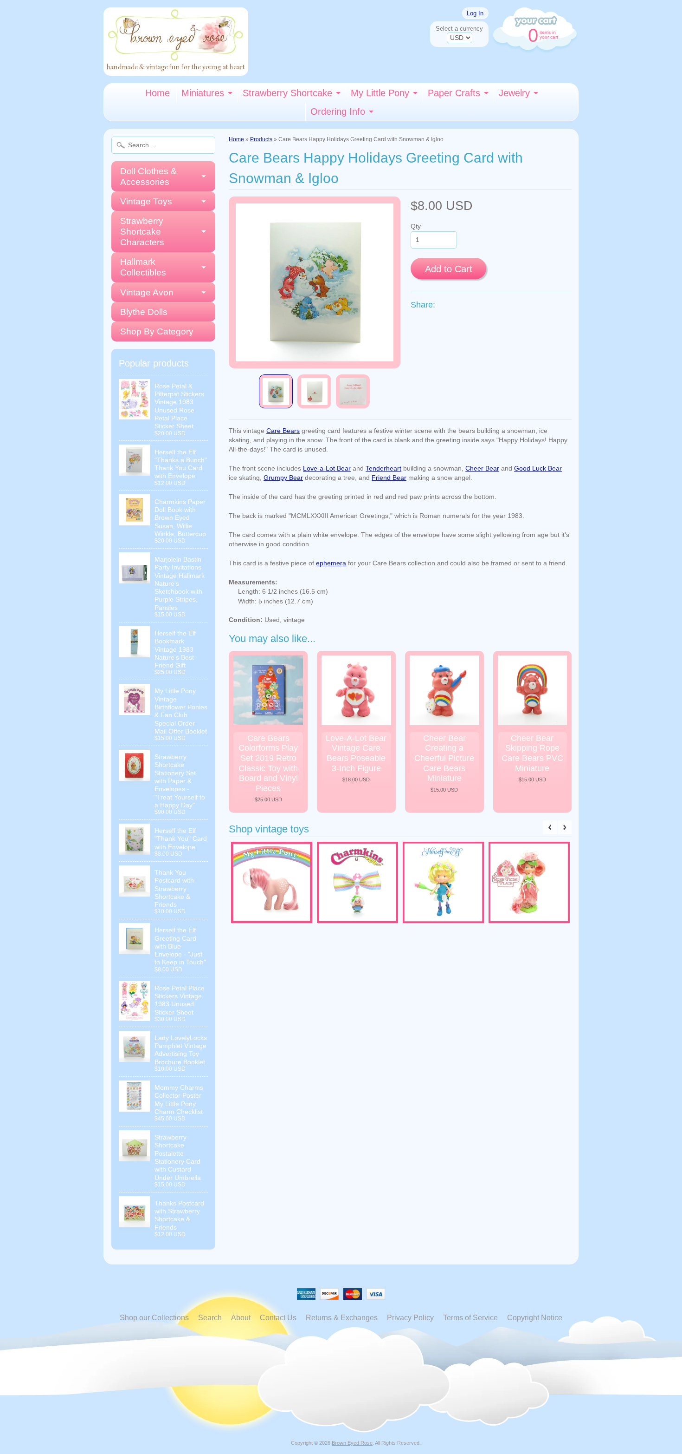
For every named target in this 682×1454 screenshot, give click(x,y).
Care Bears (283, 430)
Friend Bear (389, 477)
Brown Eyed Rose (352, 1443)
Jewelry (514, 93)
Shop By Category (156, 331)
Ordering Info (337, 111)
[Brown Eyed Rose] (175, 70)
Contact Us (278, 1318)
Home (157, 93)
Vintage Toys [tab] (146, 201)
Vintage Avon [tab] (147, 292)
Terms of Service (470, 1318)
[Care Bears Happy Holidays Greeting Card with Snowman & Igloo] (276, 391)
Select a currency (459, 28)
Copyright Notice (534, 1318)
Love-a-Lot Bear (327, 468)
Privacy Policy (410, 1318)
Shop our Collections (154, 1318)
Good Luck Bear (538, 468)
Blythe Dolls (143, 312)
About (241, 1318)
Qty (416, 226)
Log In (475, 13)
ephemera (331, 563)
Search (210, 1318)
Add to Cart (448, 269)
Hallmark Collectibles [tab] (143, 267)
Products (261, 139)
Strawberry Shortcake (287, 93)
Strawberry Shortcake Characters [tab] (142, 231)
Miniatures (202, 93)
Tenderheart (383, 468)
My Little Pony (380, 93)
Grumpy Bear (283, 477)
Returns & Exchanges (342, 1318)
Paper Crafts (454, 93)
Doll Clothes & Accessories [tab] (148, 176)
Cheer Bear (482, 468)
